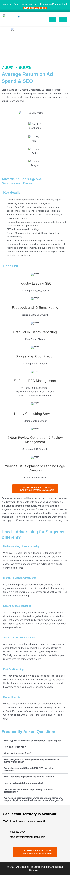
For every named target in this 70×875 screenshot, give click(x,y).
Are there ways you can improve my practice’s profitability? (29, 790)
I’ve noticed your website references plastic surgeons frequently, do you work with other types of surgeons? (33, 799)
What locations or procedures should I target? (29, 776)
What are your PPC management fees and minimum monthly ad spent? (31, 760)
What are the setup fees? (17, 753)
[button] (63, 19)
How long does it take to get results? (23, 783)
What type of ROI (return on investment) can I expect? (33, 740)
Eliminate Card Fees (35, 8)
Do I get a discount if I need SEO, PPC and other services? (29, 769)
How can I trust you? (15, 746)
